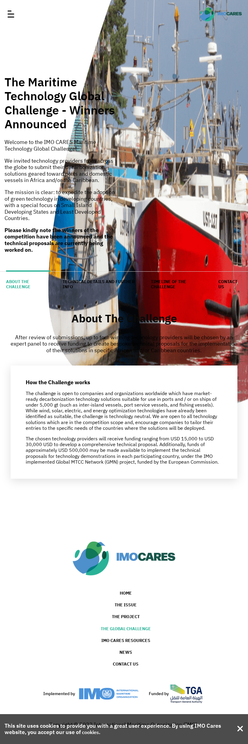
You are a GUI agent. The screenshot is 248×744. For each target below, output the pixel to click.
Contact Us (126, 664)
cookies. (91, 732)
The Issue (126, 605)
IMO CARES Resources (125, 640)
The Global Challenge (126, 628)
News (125, 652)
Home (126, 593)
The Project (126, 616)
